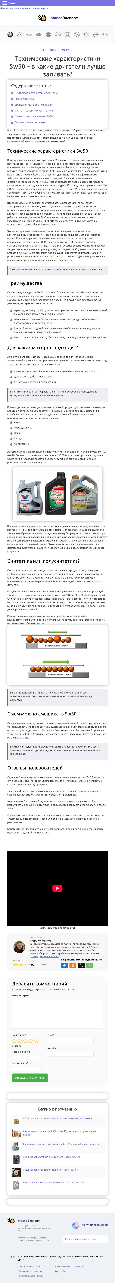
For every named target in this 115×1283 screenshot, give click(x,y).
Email (52, 1048)
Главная (52, 50)
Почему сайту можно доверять (31, 1276)
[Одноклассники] (72, 965)
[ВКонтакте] (64, 965)
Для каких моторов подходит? (34, 104)
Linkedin (55, 956)
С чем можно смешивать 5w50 (34, 116)
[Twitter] (81, 965)
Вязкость (66, 50)
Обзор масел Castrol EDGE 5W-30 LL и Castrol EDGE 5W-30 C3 (57, 1118)
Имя (51, 1035)
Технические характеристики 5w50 (36, 92)
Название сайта (21, 1051)
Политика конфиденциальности (69, 1266)
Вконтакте (45, 956)
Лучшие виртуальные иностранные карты (24, 8)
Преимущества (24, 98)
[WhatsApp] (89, 965)
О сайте (34, 956)
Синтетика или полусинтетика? (34, 110)
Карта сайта (60, 1271)
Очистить (17, 1046)
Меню (12, 3)
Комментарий (21, 995)
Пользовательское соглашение (31, 1266)
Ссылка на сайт (21, 1063)
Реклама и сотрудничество (30, 1271)
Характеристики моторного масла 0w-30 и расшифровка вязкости (61, 1144)
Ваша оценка (19, 1035)
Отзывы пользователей (30, 122)
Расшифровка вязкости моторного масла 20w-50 (51, 1157)
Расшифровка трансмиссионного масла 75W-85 (50, 1169)
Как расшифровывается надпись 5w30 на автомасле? (53, 1182)
